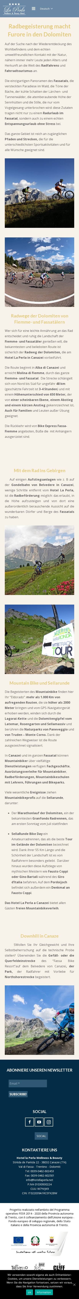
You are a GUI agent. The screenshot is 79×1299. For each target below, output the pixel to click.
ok (29, 1292)
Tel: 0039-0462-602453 (39, 1171)
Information (44, 1292)
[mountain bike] (39, 560)
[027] (39, 272)
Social (41, 1136)
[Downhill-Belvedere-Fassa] (39, 1020)
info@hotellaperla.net (39, 1180)
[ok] (74, 1285)
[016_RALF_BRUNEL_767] (39, 193)
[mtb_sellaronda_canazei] (39, 639)
